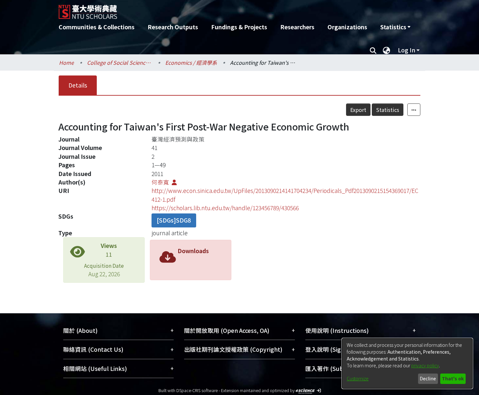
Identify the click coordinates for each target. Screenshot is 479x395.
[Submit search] (373, 50)
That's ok (453, 378)
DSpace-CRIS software (197, 390)
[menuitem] (395, 27)
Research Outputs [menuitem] (173, 27)
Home (66, 62)
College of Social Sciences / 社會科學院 (119, 62)
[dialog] (407, 363)
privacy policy (425, 365)
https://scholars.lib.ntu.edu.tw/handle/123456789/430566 (225, 208)
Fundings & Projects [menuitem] (239, 27)
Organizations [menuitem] (347, 27)
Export (358, 110)
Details (77, 85)
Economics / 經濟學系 (191, 62)
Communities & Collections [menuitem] (97, 27)
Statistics (387, 110)
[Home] (204, 9)
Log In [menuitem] (406, 50)
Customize (358, 378)
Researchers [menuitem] (297, 27)
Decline (428, 378)
